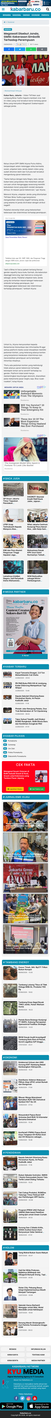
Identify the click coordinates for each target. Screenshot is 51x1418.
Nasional (8, 29)
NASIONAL (17, 15)
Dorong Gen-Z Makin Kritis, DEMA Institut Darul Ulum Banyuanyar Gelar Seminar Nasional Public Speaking (31, 1231)
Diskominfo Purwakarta (17, 756)
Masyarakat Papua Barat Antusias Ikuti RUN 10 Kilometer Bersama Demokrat (33, 1117)
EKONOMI (36, 15)
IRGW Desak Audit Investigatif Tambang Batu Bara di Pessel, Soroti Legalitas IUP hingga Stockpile (32, 1040)
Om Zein (11, 749)
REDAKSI (12, 1349)
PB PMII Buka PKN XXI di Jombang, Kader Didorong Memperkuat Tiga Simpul (31, 685)
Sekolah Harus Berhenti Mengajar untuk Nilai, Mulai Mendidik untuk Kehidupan (31, 1307)
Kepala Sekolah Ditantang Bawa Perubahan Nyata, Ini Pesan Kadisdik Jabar (29, 698)
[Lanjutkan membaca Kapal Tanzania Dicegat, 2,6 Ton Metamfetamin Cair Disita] (7, 675)
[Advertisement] (25, 135)
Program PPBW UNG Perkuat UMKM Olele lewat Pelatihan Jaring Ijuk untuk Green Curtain (33, 1212)
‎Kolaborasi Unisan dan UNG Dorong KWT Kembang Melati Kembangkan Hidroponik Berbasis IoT (32, 1065)
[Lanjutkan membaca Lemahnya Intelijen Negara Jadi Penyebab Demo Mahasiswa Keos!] (13, 567)
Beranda (7, 15)
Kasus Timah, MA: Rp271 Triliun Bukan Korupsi (33, 968)
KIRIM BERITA (12, 1360)
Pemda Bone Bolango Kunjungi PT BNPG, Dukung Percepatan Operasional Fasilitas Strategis (32, 1022)
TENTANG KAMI (38, 1355)
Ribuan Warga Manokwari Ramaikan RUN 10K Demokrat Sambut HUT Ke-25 (32, 1099)
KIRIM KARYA (12, 1355)
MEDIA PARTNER (38, 1360)
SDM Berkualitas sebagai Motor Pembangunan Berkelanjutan (34, 579)
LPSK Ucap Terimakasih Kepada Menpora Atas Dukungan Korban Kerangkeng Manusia (12, 529)
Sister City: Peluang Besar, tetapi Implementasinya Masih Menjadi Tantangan (32, 1289)
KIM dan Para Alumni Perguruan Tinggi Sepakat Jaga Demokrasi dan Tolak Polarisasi (12, 554)
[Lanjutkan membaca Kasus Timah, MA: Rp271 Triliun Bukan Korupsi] (10, 973)
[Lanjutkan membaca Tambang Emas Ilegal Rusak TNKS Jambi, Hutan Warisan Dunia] (10, 1008)
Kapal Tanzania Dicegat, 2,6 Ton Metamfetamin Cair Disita (30, 674)
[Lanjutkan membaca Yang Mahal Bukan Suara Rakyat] (10, 1258)
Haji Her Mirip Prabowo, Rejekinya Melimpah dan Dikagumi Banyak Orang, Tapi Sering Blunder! (32, 1273)
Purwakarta (12, 741)
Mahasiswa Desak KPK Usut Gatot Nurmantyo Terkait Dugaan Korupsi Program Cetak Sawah (37, 554)
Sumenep (12, 745)
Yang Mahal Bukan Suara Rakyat (33, 1252)
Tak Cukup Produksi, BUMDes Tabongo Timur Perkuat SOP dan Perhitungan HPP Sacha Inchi (32, 1196)
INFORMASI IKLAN (38, 1349)
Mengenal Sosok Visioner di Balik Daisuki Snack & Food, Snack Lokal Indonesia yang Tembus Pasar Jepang (16, 774)
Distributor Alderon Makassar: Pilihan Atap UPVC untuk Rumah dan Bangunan (33, 1082)
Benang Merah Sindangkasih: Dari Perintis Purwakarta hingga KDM (33, 1325)
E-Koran (25, 656)
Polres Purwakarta (15, 752)
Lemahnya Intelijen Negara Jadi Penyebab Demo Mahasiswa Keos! (13, 579)
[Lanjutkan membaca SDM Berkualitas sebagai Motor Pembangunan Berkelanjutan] (37, 567)
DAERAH (26, 15)
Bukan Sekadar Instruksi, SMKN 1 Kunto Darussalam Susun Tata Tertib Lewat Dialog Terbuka (33, 1177)
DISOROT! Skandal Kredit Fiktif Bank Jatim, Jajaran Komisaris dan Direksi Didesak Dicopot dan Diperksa (37, 502)
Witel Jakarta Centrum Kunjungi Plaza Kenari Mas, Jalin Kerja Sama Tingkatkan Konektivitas (37, 529)
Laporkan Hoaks (15, 789)
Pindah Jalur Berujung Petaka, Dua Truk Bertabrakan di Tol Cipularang (31, 709)
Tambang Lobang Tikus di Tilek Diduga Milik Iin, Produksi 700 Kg (33, 986)
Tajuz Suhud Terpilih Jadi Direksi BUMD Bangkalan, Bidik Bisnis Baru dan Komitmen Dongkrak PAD (31, 721)
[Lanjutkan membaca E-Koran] (25, 625)
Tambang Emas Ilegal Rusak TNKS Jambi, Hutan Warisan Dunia (31, 1004)
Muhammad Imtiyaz (13, 91)
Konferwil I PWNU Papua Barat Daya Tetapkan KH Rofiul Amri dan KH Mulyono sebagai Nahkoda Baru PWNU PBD (32, 1135)
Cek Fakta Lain (37, 789)
